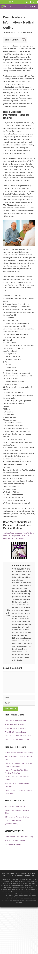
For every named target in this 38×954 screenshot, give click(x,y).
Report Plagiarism (30, 875)
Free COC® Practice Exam (15, 721)
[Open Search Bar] (26, 6)
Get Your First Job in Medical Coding (19, 753)
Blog (7, 873)
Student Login (19, 873)
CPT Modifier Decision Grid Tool (17, 817)
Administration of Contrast (15, 806)
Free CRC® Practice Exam (15, 732)
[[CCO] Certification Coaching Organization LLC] (6, 6)
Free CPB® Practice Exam (15, 724)
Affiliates (12, 873)
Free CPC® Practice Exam (15, 728)
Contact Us (10, 875)
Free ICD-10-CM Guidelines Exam (18, 736)
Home (3, 873)
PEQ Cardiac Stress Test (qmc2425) (19, 837)
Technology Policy (19, 875)
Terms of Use (27, 873)
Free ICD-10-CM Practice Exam (17, 740)
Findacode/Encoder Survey (15, 841)
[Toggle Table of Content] (22, 40)
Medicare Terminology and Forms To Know (18, 533)
